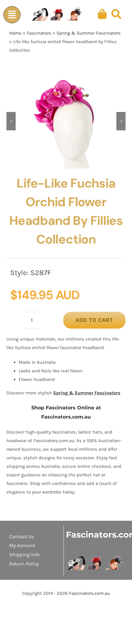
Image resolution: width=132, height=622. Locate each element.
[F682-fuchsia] (66, 121)
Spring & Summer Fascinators (88, 33)
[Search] (116, 14)
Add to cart (94, 320)
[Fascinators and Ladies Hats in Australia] (57, 14)
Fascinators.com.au (89, 593)
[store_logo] (95, 557)
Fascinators (39, 33)
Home (15, 33)
